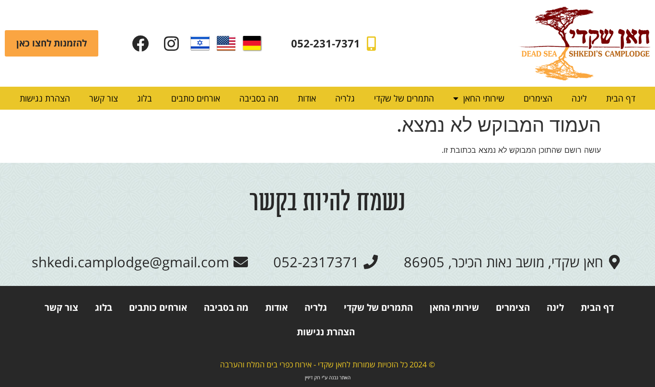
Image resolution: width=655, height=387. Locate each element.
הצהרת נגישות (45, 98)
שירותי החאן (483, 98)
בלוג (144, 98)
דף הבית (620, 98)
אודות (307, 98)
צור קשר (103, 98)
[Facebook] (140, 43)
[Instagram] (171, 43)
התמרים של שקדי (404, 98)
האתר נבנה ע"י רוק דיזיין (328, 378)
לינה (579, 98)
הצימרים (538, 98)
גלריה (345, 98)
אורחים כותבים (195, 98)
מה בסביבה (259, 98)
